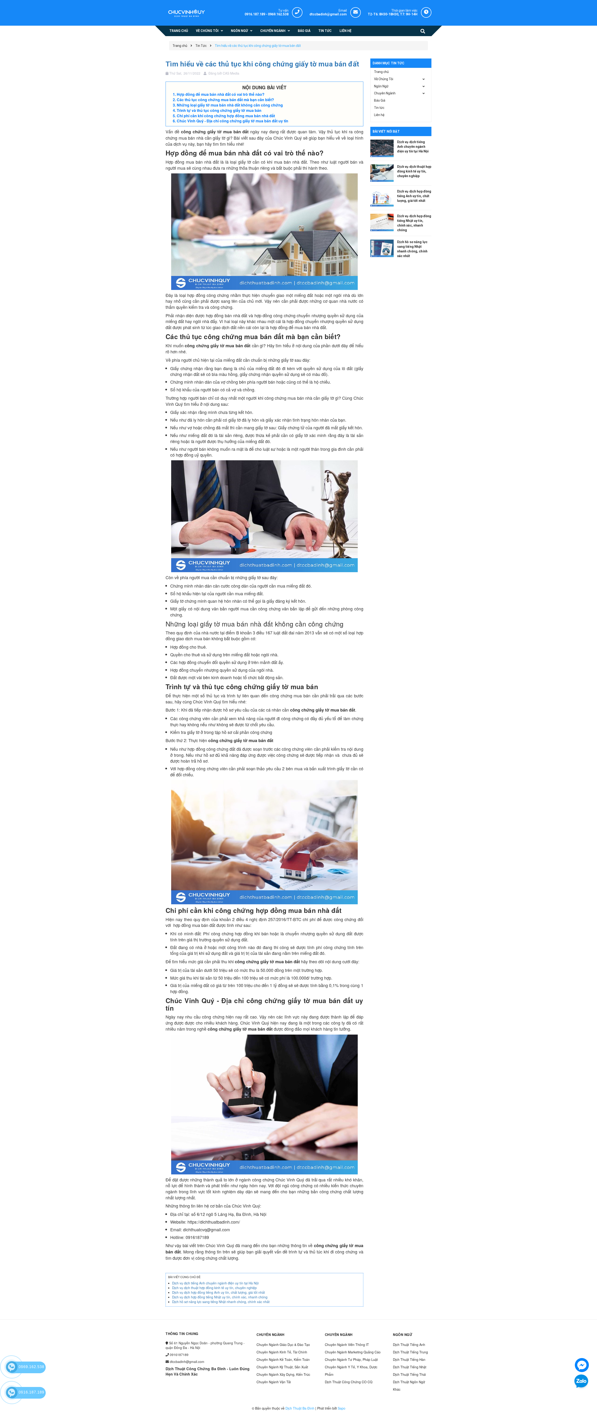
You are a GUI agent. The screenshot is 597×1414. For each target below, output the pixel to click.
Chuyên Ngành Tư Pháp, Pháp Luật (351, 1359)
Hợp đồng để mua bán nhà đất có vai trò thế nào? (220, 94)
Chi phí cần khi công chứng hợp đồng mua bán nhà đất (226, 115)
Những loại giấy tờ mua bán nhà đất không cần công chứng (230, 105)
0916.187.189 (255, 14)
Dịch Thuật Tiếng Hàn (409, 1359)
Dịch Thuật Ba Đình (299, 1408)
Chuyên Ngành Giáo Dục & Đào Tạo (283, 1344)
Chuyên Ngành (385, 93)
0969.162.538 (278, 14)
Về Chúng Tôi (383, 79)
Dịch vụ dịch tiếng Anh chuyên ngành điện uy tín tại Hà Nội (215, 1283)
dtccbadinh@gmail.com (187, 1361)
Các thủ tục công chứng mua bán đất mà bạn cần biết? (225, 99)
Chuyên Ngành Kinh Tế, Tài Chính (282, 1352)
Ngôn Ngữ (381, 86)
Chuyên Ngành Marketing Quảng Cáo (353, 1352)
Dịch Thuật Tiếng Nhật (409, 1367)
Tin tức (379, 108)
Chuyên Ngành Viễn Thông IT (347, 1344)
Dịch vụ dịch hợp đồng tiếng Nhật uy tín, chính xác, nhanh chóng (219, 1297)
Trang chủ (381, 72)
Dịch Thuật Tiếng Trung (410, 1352)
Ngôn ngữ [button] (402, 1334)
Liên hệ (379, 115)
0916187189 (179, 1354)
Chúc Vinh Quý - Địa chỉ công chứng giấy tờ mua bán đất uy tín (232, 121)
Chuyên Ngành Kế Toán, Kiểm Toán (283, 1359)
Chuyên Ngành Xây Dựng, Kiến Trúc (283, 1374)
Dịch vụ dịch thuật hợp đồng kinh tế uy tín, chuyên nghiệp (214, 1287)
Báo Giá (379, 100)
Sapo (341, 1408)
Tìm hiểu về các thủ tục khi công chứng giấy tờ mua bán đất (262, 64)
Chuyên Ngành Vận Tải (274, 1382)
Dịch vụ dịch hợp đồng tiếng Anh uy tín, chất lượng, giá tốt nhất (218, 1292)
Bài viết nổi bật (386, 131)
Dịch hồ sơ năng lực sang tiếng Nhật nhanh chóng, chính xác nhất (221, 1301)
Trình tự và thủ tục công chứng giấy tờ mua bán (219, 110)
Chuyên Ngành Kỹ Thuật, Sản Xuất (282, 1367)
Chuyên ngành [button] (270, 1334)
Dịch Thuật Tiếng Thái (409, 1374)
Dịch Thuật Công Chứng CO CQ (348, 1382)
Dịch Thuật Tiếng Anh (409, 1344)
